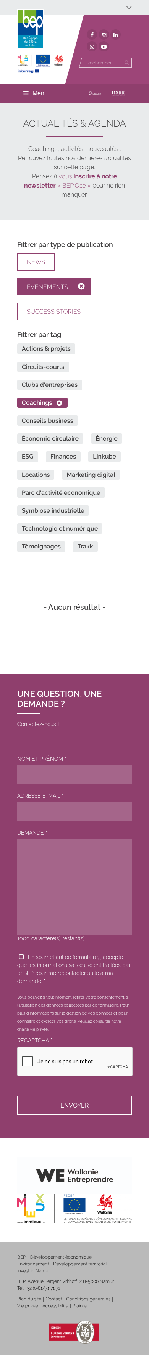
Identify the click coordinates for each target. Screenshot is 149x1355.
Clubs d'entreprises (50, 384)
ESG (28, 456)
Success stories (54, 311)
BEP (21, 1257)
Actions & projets (46, 348)
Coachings (37, 402)
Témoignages (41, 546)
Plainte (80, 1305)
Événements (47, 286)
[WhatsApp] (92, 46)
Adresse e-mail (40, 796)
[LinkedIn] (115, 34)
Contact (53, 1299)
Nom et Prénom (41, 759)
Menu (40, 93)
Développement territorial (80, 1264)
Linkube (104, 456)
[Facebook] (92, 34)
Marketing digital (90, 474)
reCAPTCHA (34, 1040)
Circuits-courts (43, 366)
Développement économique (61, 1257)
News (36, 262)
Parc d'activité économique (61, 492)
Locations (36, 474)
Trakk (85, 546)
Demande (32, 833)
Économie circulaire (50, 438)
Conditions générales (88, 1299)
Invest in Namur (33, 1270)
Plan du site (29, 1299)
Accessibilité (55, 1305)
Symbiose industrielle (53, 510)
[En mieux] (40, 63)
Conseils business (47, 420)
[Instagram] (104, 34)
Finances (63, 456)
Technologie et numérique (60, 528)
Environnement (33, 1264)
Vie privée (27, 1305)
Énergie (107, 438)
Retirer (84, 286)
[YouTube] (104, 46)
